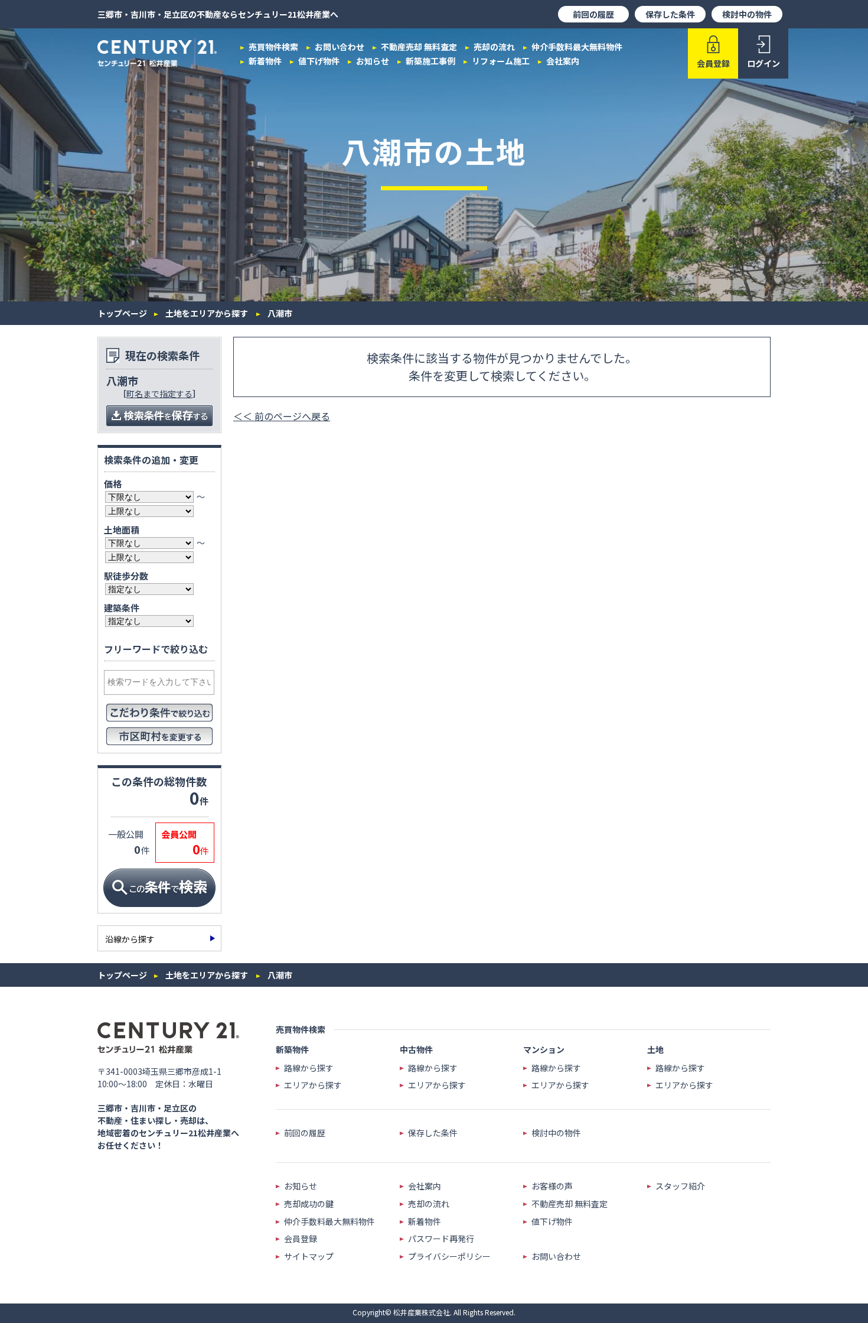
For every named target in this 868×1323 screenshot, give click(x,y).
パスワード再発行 (441, 1238)
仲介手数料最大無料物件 (576, 47)
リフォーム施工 (501, 61)
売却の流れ (494, 47)
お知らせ (372, 61)
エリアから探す (313, 1085)
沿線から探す (130, 939)
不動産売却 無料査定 (419, 47)
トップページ (122, 313)
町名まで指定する (159, 393)
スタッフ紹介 (680, 1186)
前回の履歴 (593, 14)
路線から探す (309, 1068)
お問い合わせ (339, 47)
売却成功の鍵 (309, 1204)
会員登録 (300, 1238)
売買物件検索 (273, 47)
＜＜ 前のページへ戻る (281, 416)
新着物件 (265, 61)
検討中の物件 (747, 14)
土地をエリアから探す (206, 313)
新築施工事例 (430, 61)
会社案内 (562, 61)
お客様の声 (552, 1186)
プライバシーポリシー (449, 1256)
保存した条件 (670, 14)
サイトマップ (309, 1256)
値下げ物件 (319, 61)
